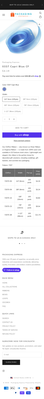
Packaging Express (10, 62)
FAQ (4, 306)
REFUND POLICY (8, 334)
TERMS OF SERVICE (10, 330)
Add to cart (22, 128)
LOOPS (5, 298)
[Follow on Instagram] (3, 371)
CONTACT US (7, 322)
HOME (4, 283)
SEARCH (5, 318)
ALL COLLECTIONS (9, 287)
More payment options (22, 141)
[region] (22, 235)
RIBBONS (6, 291)
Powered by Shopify (33, 383)
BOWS (5, 294)
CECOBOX (6, 302)
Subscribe (11, 362)
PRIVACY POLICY (8, 326)
